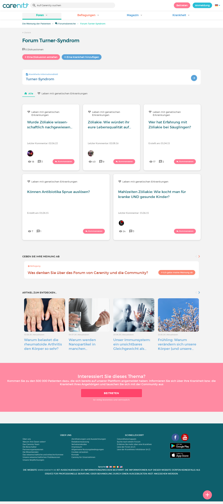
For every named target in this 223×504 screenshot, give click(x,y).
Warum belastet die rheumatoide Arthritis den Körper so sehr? (43, 344)
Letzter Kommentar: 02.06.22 (42, 143)
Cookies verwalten (79, 452)
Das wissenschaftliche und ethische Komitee (43, 454)
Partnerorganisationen (33, 449)
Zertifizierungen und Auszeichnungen (88, 439)
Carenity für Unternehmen (83, 457)
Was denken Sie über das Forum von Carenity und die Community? (88, 273)
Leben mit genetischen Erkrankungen (65, 93)
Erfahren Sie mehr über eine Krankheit (134, 444)
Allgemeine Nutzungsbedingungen (87, 449)
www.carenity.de (47, 470)
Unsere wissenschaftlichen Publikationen (41, 457)
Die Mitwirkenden (31, 452)
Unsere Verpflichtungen (33, 460)
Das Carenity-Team (31, 444)
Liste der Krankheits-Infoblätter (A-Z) (133, 449)
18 (33, 161)
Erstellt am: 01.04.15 (159, 143)
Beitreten (182, 5)
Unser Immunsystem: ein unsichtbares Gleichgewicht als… (131, 344)
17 (154, 161)
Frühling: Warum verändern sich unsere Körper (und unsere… (177, 344)
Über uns (27, 439)
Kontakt (75, 454)
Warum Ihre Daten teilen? (34, 442)
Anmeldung (202, 5)
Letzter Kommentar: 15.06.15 (133, 212)
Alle (30, 93)
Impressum (76, 447)
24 (124, 231)
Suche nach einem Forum (128, 442)
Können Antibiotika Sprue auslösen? (58, 192)
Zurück (27, 32)
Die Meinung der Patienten (36, 23)
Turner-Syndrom (40, 79)
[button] (41, 16)
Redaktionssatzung (80, 442)
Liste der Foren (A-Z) (126, 447)
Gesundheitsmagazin (126, 439)
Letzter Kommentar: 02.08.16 (103, 143)
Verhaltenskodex (79, 444)
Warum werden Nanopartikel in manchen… (82, 344)
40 (94, 161)
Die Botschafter (30, 447)
